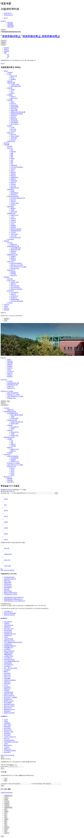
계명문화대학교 (8, 795)
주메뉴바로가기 (8, 15)
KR (5, 53)
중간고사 (7, 833)
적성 (6, 831)
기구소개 (7, 801)
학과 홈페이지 (4, 618)
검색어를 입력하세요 (20, 493)
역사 (6, 813)
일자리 (6, 829)
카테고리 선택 (5, 764)
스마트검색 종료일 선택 (38, 783)
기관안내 (7, 805)
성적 (6, 825)
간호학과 (7, 827)
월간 (6, 780)
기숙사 (6, 797)
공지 (6, 815)
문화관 (6, 811)
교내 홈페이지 (4, 716)
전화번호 (7, 803)
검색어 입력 (4, 766)
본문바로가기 (8, 13)
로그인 (3, 63)
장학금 (6, 799)
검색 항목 (3, 493)
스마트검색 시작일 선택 (7, 783)
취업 (6, 809)
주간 (6, 778)
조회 (2, 785)
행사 (6, 823)
